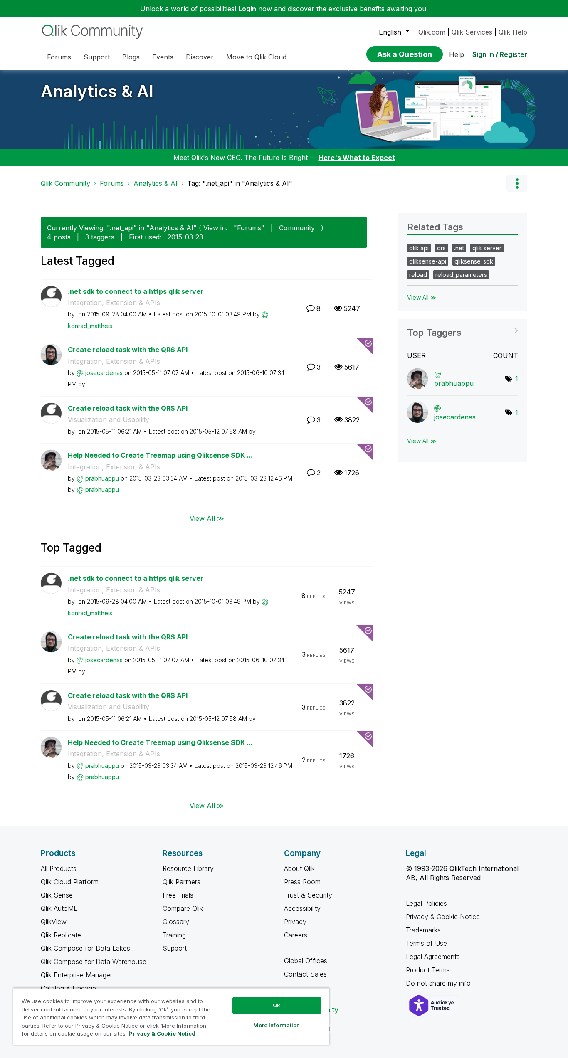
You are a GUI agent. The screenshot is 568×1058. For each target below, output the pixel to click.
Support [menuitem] (97, 57)
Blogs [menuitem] (131, 57)
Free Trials (178, 895)
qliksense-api (427, 261)
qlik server (486, 248)
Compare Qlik (183, 908)
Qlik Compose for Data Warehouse (93, 961)
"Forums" (249, 228)
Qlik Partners (181, 882)
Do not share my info (439, 983)
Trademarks (423, 930)
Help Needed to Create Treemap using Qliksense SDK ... (160, 455)
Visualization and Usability (108, 419)
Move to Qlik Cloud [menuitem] (256, 57)
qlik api (419, 248)
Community (297, 228)
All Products (59, 868)
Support (175, 948)
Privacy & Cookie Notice (443, 916)
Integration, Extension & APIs (114, 302)
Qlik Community (65, 183)
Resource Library (188, 868)
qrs (441, 248)
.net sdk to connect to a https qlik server (135, 291)
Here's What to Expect (357, 157)
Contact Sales (305, 974)
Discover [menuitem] (200, 57)
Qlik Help (513, 32)
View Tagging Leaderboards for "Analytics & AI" (462, 329)
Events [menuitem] (162, 57)
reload (418, 274)
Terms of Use (426, 943)
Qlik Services (472, 32)
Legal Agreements (433, 956)
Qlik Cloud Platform (70, 882)
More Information (276, 1025)
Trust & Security (308, 895)
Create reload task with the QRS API (128, 349)
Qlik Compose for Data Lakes (85, 948)
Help (456, 54)
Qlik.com (431, 32)
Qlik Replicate (61, 935)
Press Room (302, 882)
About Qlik (299, 868)
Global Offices (305, 961)
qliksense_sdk (473, 261)
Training (174, 935)
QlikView (54, 921)
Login (247, 9)
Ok (276, 1005)
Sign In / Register (499, 54)
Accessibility (302, 908)
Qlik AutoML (59, 908)
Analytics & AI (97, 91)
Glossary (176, 921)
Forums (112, 183)
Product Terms (428, 970)
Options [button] (516, 183)
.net (459, 248)
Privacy (295, 921)
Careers (295, 935)
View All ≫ (207, 518)
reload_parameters (461, 274)
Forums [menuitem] (59, 57)
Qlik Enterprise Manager (76, 975)
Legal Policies (426, 903)
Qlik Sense (57, 895)
